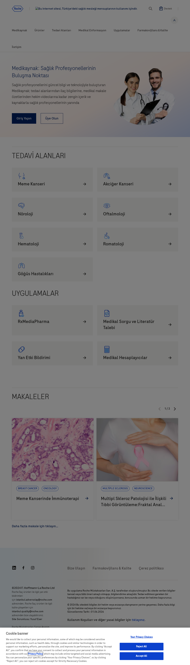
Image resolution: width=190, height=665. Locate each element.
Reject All (141, 646)
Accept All (141, 656)
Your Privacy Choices (141, 637)
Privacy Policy (35, 654)
